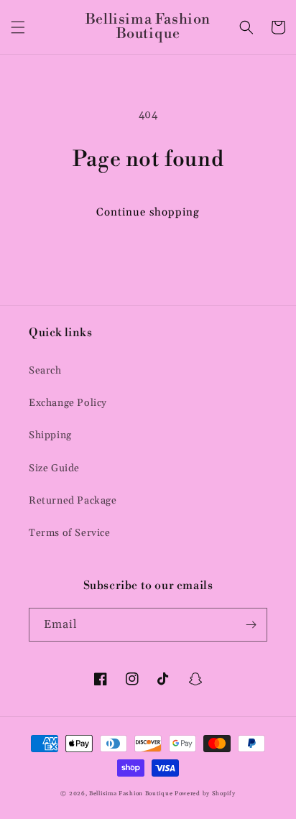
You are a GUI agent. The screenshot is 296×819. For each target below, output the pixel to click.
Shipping (50, 435)
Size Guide (54, 468)
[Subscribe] (251, 625)
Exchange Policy (68, 403)
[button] (18, 27)
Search (45, 370)
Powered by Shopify (205, 793)
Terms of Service (70, 533)
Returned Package (73, 500)
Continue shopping (148, 212)
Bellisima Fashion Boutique (130, 793)
